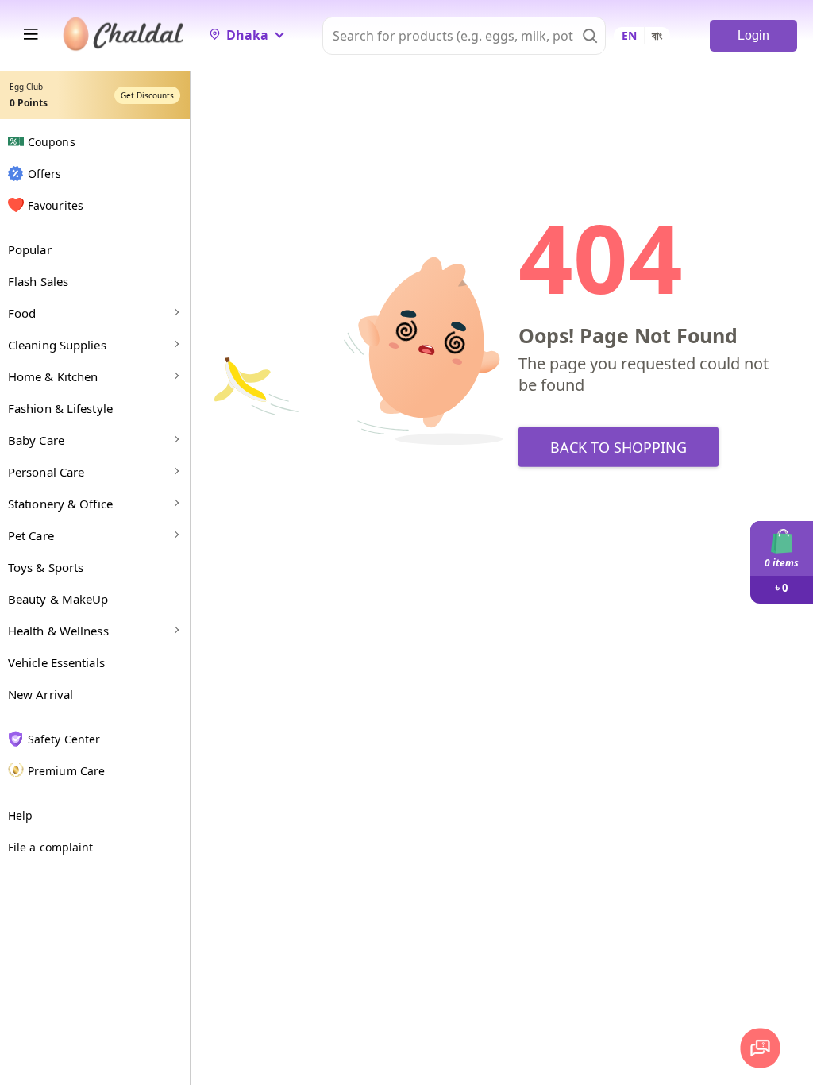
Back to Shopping (618, 447)
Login (753, 35)
